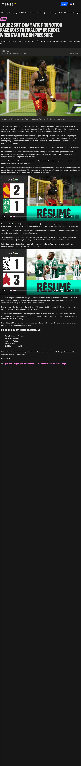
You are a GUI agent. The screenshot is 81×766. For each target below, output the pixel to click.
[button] (3, 4)
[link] (4, 13)
